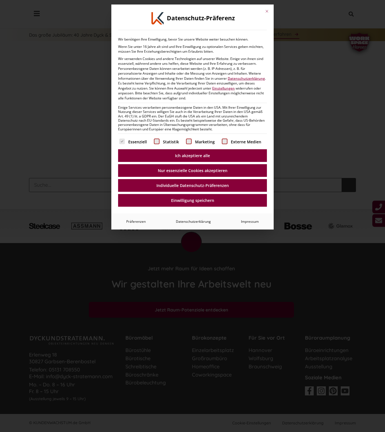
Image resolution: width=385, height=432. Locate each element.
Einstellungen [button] (223, 88)
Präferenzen (136, 221)
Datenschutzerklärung (246, 78)
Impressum (250, 221)
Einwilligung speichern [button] (192, 200)
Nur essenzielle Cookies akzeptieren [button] (192, 170)
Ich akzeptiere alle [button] (192, 155)
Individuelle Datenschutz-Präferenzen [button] (192, 185)
